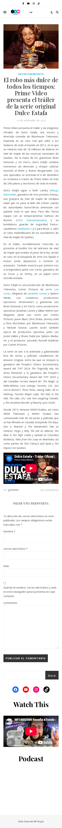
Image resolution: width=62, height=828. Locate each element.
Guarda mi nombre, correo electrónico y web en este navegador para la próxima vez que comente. (29, 592)
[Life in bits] (15, 12)
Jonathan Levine (37, 293)
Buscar (52, 675)
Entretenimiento (31, 74)
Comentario (10, 602)
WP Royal (38, 821)
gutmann (13, 489)
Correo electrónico (15, 548)
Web (6, 566)
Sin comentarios (49, 490)
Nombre (9, 531)
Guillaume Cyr (27, 228)
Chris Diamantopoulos (31, 220)
